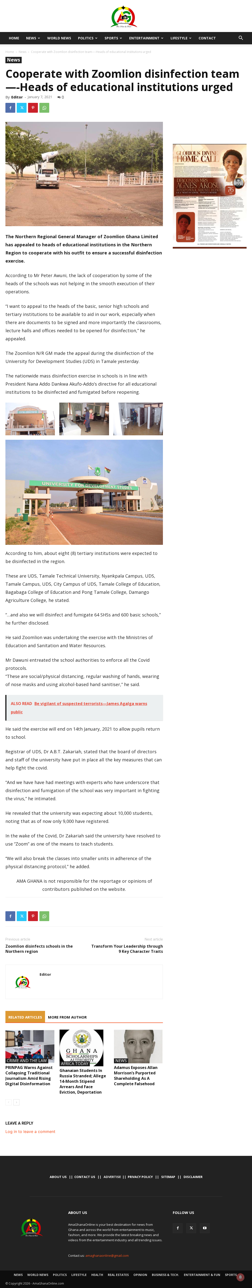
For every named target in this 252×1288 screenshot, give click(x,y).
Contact (207, 38)
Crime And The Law (27, 1060)
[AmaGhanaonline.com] (126, 16)
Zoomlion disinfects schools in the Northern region (39, 949)
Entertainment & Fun (202, 1275)
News (31, 38)
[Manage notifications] (240, 1277)
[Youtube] (205, 1228)
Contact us (84, 1177)
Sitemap (168, 1177)
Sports (111, 38)
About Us (58, 1177)
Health (97, 1275)
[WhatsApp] (44, 108)
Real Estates (118, 1275)
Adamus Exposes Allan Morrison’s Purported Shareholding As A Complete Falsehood (136, 1075)
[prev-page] (8, 1102)
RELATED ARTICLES (25, 1017)
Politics (86, 38)
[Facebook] (10, 108)
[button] (241, 38)
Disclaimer (193, 1177)
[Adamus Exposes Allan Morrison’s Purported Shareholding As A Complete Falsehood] (138, 1046)
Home (14, 38)
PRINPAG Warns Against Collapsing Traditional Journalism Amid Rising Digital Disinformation (29, 1075)
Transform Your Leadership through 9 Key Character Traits (127, 949)
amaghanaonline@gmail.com (107, 1255)
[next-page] (16, 1102)
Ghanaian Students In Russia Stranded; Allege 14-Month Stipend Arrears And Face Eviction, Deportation (83, 1081)
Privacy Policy (140, 1177)
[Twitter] (22, 108)
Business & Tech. (165, 1275)
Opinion (140, 1275)
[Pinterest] (33, 108)
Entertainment (144, 38)
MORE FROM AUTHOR (67, 1017)
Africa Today (74, 1063)
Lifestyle (179, 38)
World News (59, 38)
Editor (17, 96)
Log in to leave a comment (30, 1131)
